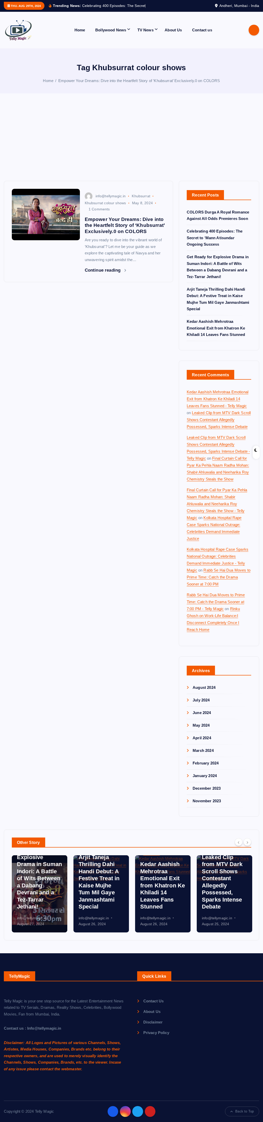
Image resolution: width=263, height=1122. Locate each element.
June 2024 (202, 719)
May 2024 (201, 731)
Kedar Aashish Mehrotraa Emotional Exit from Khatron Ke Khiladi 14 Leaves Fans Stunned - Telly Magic (217, 405)
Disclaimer (153, 1028)
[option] (39, 899)
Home (79, 36)
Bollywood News (110, 36)
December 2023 (207, 794)
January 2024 (205, 781)
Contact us (202, 36)
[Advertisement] (131, 148)
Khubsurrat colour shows (105, 209)
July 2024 (201, 706)
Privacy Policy (156, 1038)
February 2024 (206, 769)
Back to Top (244, 1117)
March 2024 (203, 756)
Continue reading (103, 276)
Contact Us (153, 1007)
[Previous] (238, 848)
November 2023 (207, 807)
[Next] (247, 848)
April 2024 (202, 744)
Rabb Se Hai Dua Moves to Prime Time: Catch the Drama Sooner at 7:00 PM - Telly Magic (216, 608)
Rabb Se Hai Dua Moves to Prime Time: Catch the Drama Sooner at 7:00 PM (218, 583)
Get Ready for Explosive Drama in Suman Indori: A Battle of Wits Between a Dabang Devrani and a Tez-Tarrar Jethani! (39, 884)
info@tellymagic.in (111, 202)
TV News (145, 36)
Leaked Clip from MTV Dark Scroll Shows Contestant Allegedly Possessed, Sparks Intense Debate (219, 425)
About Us (173, 36)
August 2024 (204, 693)
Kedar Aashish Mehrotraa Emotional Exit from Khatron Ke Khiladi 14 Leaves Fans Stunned (216, 334)
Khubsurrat (141, 202)
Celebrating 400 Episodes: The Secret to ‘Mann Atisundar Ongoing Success (214, 243)
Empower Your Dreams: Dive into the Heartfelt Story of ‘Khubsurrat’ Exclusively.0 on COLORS (139, 86)
